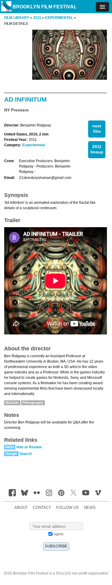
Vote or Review (29, 447)
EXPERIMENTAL (59, 18)
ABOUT (21, 508)
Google (11, 454)
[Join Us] (12, 492)
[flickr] (36, 492)
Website (12, 403)
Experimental (33, 145)
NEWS (90, 508)
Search (25, 454)
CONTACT (42, 508)
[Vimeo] (98, 492)
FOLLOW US (67, 508)
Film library (16, 18)
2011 (37, 18)
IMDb (9, 447)
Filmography (33, 403)
